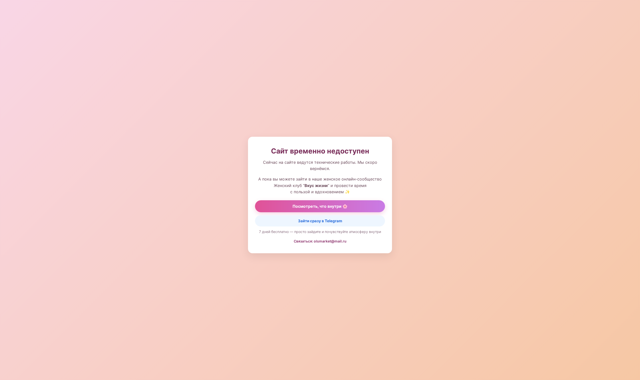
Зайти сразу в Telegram (320, 220)
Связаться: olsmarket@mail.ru (320, 241)
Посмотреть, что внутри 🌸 (320, 206)
